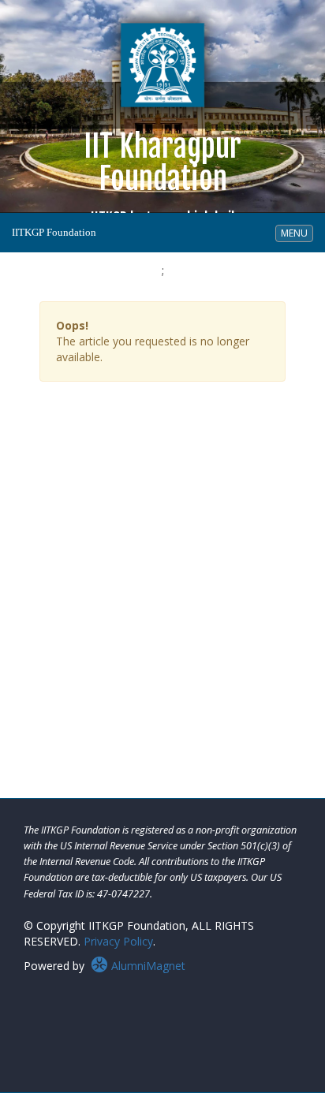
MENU (296, 233)
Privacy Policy (118, 941)
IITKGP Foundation (54, 232)
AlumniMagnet (146, 965)
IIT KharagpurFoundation (162, 177)
